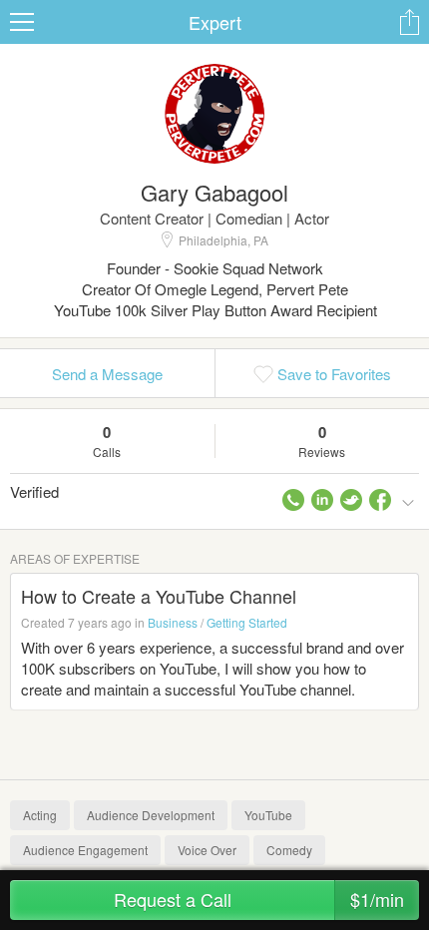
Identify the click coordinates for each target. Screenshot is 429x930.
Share (409, 22)
